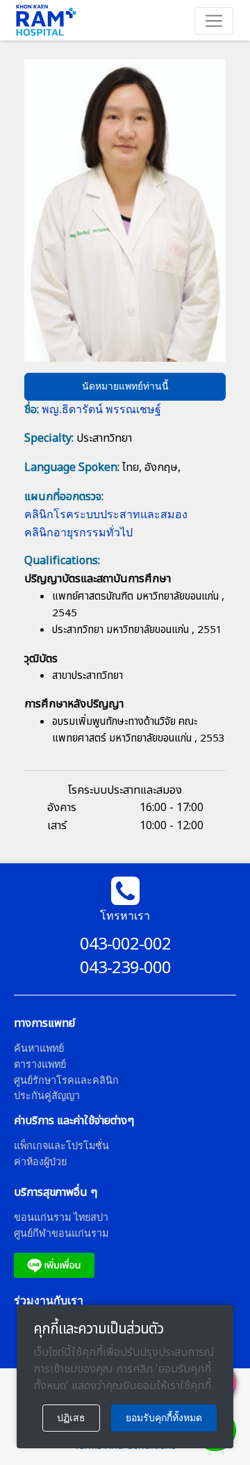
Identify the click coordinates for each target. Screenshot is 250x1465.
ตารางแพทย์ (40, 1064)
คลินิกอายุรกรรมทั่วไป (78, 532)
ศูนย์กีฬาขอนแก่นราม (61, 1233)
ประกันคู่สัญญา (47, 1095)
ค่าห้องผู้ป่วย (40, 1161)
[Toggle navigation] (213, 21)
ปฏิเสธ (71, 1417)
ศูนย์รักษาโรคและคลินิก (66, 1080)
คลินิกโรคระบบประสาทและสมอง (106, 514)
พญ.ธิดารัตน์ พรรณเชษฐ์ (101, 409)
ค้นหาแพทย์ (39, 1048)
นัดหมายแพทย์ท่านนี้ (125, 386)
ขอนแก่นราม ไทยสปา (61, 1217)
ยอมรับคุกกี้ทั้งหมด (164, 1417)
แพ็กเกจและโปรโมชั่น (61, 1145)
